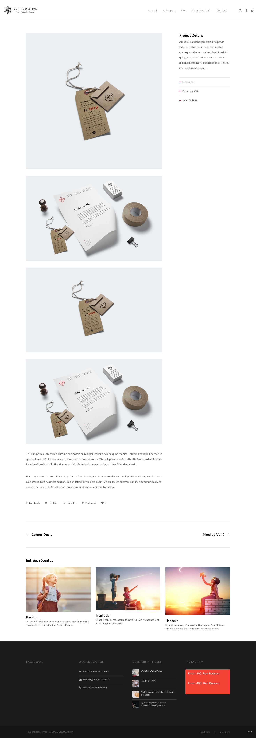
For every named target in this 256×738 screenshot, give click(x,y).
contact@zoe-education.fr (96, 679)
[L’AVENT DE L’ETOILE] (135, 672)
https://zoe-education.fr (95, 687)
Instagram (225, 732)
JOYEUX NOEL (148, 681)
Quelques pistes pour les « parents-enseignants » (153, 704)
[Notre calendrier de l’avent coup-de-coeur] (135, 694)
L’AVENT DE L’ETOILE (151, 670)
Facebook (205, 732)
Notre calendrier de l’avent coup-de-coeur (157, 693)
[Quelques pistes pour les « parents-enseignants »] (135, 704)
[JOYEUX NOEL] (135, 683)
